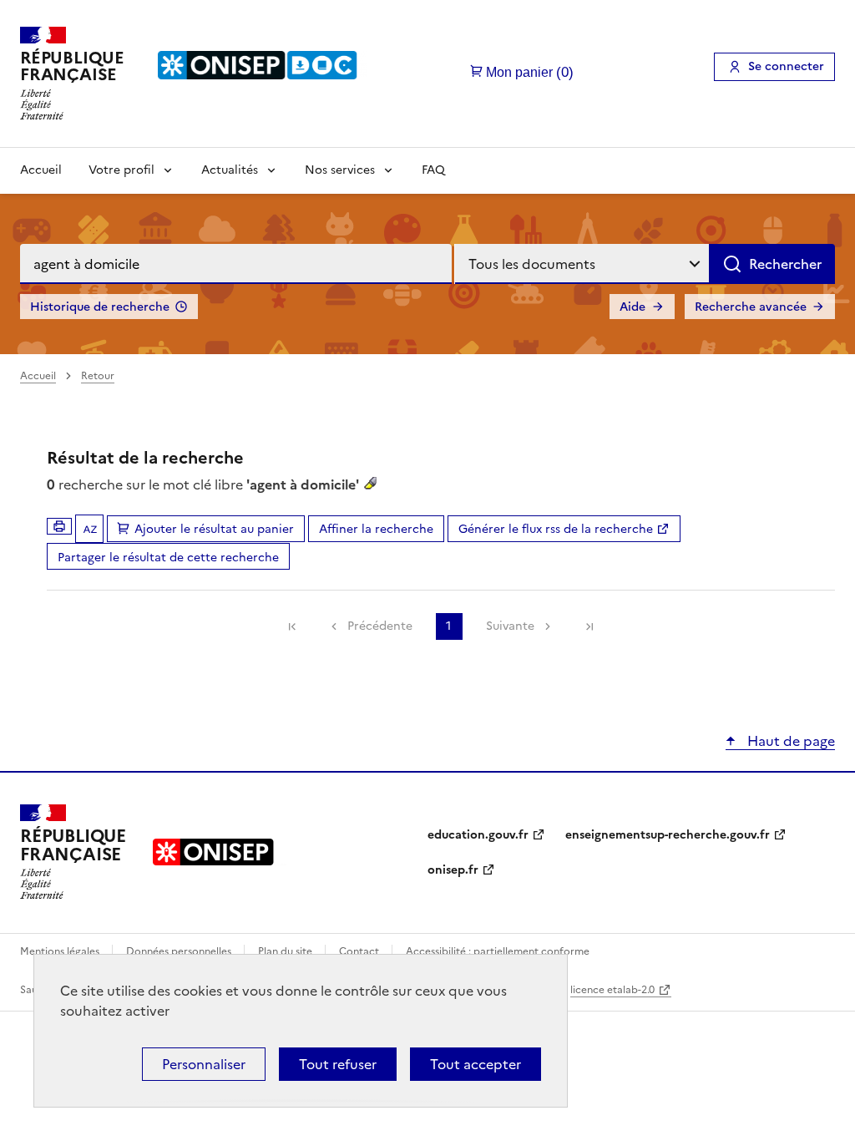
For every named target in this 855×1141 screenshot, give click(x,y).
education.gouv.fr (478, 835)
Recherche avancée (751, 307)
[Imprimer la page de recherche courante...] (59, 526)
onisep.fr (453, 870)
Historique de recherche (99, 307)
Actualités (229, 170)
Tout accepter (475, 1064)
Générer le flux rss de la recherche (555, 529)
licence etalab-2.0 (612, 989)
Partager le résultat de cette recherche (168, 557)
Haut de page (789, 741)
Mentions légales (61, 951)
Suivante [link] (510, 626)
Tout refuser (338, 1064)
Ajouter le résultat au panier (214, 529)
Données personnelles (180, 951)
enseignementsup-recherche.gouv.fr (667, 835)
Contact (360, 951)
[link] (292, 626)
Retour (97, 375)
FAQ (433, 170)
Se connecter (786, 66)
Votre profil (121, 170)
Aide (632, 307)
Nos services (340, 170)
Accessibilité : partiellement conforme (497, 951)
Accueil (41, 170)
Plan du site (286, 951)
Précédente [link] (379, 626)
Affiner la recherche (376, 529)
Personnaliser (203, 1064)
